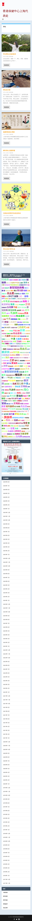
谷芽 (7, 398)
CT (23, 296)
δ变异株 (4, 333)
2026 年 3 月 (6, 501)
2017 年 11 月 (6, 883)
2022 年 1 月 (6, 692)
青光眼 (20, 290)
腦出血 (8, 283)
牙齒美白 (9, 401)
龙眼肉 (11, 280)
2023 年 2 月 (6, 642)
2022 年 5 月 (6, 677)
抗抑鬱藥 (23, 319)
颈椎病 (17, 434)
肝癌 (27, 304)
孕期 (8, 346)
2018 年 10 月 (6, 841)
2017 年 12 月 (6, 879)
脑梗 (4, 363)
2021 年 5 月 (6, 722)
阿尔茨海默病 (14, 302)
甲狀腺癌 (12, 380)
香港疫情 (26, 355)
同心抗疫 (25, 409)
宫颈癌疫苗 (10, 349)
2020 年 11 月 (6, 745)
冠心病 (20, 383)
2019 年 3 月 (6, 822)
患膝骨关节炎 (8, 341)
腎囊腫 (5, 401)
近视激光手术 (23, 285)
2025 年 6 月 (6, 535)
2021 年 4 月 (6, 726)
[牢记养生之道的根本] (16, 43)
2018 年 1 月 (6, 875)
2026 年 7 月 (6, 485)
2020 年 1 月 (6, 784)
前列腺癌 (10, 406)
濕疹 (7, 357)
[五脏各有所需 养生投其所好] (16, 197)
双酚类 (18, 390)
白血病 (10, 431)
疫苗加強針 (19, 409)
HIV (3, 336)
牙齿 (25, 346)
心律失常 (16, 366)
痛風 (19, 392)
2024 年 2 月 (6, 596)
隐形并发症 (14, 346)
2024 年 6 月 (6, 581)
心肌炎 (23, 393)
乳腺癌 (13, 313)
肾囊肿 (3, 339)
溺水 (23, 293)
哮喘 (17, 413)
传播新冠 (27, 333)
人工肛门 (4, 434)
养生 (6, 436)
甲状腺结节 (22, 304)
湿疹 (28, 392)
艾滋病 (19, 341)
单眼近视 (22, 352)
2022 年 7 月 (6, 669)
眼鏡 (4, 319)
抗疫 (21, 366)
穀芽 (3, 331)
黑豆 (15, 291)
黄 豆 (28, 406)
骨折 (12, 291)
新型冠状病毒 (11, 371)
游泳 (6, 299)
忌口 (19, 280)
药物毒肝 (4, 396)
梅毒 (25, 301)
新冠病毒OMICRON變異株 (21, 358)
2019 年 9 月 (6, 799)
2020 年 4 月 (6, 772)
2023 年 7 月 (6, 623)
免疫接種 (22, 360)
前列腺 (16, 352)
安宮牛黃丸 (6, 360)
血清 (20, 302)
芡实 (12, 426)
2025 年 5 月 (6, 539)
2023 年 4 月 (6, 635)
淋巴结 (9, 363)
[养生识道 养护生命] (16, 238)
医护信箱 (11, 56)
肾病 (4, 403)
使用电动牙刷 (26, 437)
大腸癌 (8, 335)
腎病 (8, 420)
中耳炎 (6, 301)
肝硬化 (25, 375)
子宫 (11, 384)
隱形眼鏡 (14, 319)
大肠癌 (19, 338)
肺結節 (18, 386)
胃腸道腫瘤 (13, 411)
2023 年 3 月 (6, 638)
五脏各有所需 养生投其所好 (12, 213)
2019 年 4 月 (6, 818)
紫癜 (16, 324)
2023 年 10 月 (6, 612)
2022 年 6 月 (6, 673)
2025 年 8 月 (6, 528)
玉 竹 (5, 378)
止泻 (11, 352)
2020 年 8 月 (6, 757)
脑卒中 (12, 369)
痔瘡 (3, 372)
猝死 (5, 426)
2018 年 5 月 (6, 860)
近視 (4, 420)
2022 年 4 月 (6, 680)
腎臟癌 (8, 333)
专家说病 (5, 892)
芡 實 (8, 393)
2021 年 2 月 (6, 734)
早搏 (26, 399)
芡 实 (11, 404)
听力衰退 (17, 406)
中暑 (13, 338)
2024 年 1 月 (6, 600)
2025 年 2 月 (6, 550)
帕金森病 (20, 315)
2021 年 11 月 (6, 699)
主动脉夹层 (5, 381)
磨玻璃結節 (6, 355)
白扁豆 (21, 283)
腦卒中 (8, 313)
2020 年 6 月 (6, 764)
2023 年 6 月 (6, 627)
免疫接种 (17, 369)
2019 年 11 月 (6, 791)
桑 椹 (3, 291)
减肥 (19, 399)
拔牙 (20, 294)
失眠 (16, 428)
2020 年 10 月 (6, 749)
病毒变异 (22, 369)
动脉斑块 (5, 316)
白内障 (10, 307)
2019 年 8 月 (6, 803)
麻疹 (9, 299)
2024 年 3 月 (6, 592)
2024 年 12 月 (6, 558)
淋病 (3, 428)
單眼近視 (18, 378)
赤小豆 (6, 331)
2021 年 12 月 (6, 696)
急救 (23, 310)
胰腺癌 (8, 417)
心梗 (20, 296)
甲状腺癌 (12, 409)
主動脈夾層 (14, 327)
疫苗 (4, 406)
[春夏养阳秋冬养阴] (16, 121)
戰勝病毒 (7, 291)
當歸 (5, 393)
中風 (26, 383)
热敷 (3, 296)
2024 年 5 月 (6, 585)
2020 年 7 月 (6, 761)
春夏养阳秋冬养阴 (9, 132)
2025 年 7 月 (6, 531)
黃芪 (20, 428)
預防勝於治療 (15, 336)
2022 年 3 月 (6, 684)
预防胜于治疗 (19, 381)
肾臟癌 (11, 358)
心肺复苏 (17, 431)
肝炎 (26, 313)
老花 (3, 357)
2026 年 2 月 (6, 505)
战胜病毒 (6, 384)
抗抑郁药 (26, 404)
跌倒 (21, 414)
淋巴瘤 (11, 414)
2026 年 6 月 (6, 489)
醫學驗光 (11, 325)
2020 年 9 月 (6, 753)
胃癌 (12, 304)
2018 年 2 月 (6, 871)
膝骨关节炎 (19, 423)
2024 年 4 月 (6, 589)
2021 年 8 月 (6, 711)
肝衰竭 (16, 294)
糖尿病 (6, 352)
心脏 (12, 420)
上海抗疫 (19, 299)
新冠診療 (7, 285)
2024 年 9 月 (6, 570)
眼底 (18, 355)
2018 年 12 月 (6, 833)
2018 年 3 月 (6, 868)
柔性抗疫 (5, 431)
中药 (25, 411)
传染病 (27, 352)
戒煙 (15, 393)
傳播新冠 (9, 434)
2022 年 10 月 (6, 657)
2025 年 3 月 (6, 547)
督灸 (25, 414)
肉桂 (21, 403)
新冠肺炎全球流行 (18, 418)
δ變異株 (6, 390)
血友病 (16, 426)
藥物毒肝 (8, 339)
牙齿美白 (24, 341)
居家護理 (27, 331)
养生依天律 (6, 90)
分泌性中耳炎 (14, 283)
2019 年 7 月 (6, 807)
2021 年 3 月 (6, 730)
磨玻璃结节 (21, 363)
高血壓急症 (13, 355)
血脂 (16, 296)
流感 (14, 383)
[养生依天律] (16, 78)
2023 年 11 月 (6, 608)
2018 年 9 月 (6, 845)
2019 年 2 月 (6, 826)
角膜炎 (24, 280)
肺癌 (5, 365)
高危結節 (10, 366)
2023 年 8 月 (6, 619)
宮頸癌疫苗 (5, 409)
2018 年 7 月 (6, 852)
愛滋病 (14, 363)
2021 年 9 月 (6, 707)
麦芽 (7, 325)
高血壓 (10, 293)
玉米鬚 (27, 378)
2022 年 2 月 (6, 688)
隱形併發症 (20, 346)
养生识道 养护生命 (9, 249)
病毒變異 (15, 280)
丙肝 (27, 425)
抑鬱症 (7, 344)
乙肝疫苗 (25, 401)
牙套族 (17, 304)
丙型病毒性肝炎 (14, 285)
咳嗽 (11, 344)
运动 (26, 296)
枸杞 (21, 355)
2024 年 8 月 (6, 573)
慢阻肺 (18, 374)
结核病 (5, 279)
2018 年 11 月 (6, 837)
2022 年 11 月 (6, 654)
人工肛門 (7, 428)
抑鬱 (13, 434)
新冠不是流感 (22, 307)
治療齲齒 (19, 401)
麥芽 (14, 343)
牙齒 (14, 378)
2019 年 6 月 (6, 810)
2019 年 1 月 (6, 829)
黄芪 (11, 333)
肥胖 (27, 293)
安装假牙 (4, 307)
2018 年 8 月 (6, 849)
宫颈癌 (13, 299)
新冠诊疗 (24, 299)
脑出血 (8, 404)
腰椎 (8, 426)
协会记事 (5, 907)
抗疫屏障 (5, 423)
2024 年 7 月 (6, 577)
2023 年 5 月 (6, 631)
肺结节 (11, 296)
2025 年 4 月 (6, 543)
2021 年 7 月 (6, 715)
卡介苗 (25, 366)
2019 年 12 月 (6, 787)
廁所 (28, 336)
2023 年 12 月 (6, 604)
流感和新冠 (8, 387)
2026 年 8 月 (6, 482)
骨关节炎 (6, 369)
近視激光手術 (20, 411)
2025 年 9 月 (6, 524)
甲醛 (15, 307)
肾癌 (25, 282)
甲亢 (22, 390)
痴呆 (4, 349)
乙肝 (12, 360)
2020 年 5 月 (6, 768)
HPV (3, 298)
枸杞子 (25, 396)
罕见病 (10, 377)
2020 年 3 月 (6, 776)
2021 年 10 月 (6, 703)
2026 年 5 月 (6, 493)
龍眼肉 (14, 401)
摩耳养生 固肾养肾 (9, 150)
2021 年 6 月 (6, 719)
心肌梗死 (13, 321)
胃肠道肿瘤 (23, 336)
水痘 (27, 327)
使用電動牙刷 (25, 428)
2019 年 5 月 (6, 814)
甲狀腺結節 (21, 313)
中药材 (27, 420)
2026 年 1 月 (6, 508)
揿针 (11, 393)
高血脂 (21, 372)
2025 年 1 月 (6, 554)
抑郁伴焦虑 (6, 411)
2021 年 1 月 (6, 738)
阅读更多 (6, 65)
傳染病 (23, 431)
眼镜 (8, 396)
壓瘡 (9, 398)
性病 (25, 290)
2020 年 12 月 (6, 742)
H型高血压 (19, 343)
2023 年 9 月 (6, 615)
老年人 (17, 360)
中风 (8, 318)
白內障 (19, 436)
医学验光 (24, 343)
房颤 (18, 319)
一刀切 (4, 325)
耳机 (23, 399)
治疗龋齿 (27, 431)
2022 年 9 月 (6, 661)
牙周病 (24, 386)
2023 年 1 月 (6, 646)
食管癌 (6, 414)
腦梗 (13, 387)
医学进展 (5, 896)
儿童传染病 (11, 423)
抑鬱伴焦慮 (16, 349)
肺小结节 (7, 327)
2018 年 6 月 (6, 856)
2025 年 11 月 (6, 516)
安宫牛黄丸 (26, 322)
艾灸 (28, 291)
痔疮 (18, 322)
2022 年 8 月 (6, 665)
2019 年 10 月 (6, 795)
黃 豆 (6, 296)
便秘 (6, 321)
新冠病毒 (12, 310)
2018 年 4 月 (6, 864)
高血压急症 (22, 426)
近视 (12, 428)
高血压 (23, 348)
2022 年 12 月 (6, 650)
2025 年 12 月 (6, 512)
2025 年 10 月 (6, 520)
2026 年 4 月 (6, 497)
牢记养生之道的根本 (9, 54)
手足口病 (12, 316)
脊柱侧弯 (14, 398)
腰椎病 (10, 437)
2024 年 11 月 (6, 562)
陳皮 (21, 322)
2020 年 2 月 (6, 780)
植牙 (25, 363)
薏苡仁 (26, 288)
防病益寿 (5, 904)
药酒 (23, 333)
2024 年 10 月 (6, 566)
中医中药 (11, 134)
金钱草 (19, 310)
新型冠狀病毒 (17, 287)
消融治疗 (4, 294)
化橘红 (23, 378)
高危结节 (6, 288)
